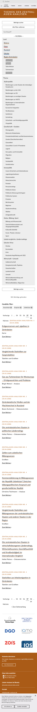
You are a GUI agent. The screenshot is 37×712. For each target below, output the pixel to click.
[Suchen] (3, 2)
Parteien (8, 183)
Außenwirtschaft (11, 262)
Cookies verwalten (22, 706)
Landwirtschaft (10, 271)
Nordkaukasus (10, 111)
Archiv (20, 5)
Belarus (6, 43)
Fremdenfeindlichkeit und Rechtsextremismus (19, 136)
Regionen (8, 205)
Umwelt (8, 274)
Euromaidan (9, 249)
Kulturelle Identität (11, 229)
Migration (9, 155)
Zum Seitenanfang (19, 607)
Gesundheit (9, 142)
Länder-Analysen (6, 6)
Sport (7, 236)
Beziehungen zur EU (12, 93)
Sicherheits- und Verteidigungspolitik (17, 120)
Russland (7, 50)
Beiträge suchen (18, 22)
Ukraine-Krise (8, 242)
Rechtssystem (10, 202)
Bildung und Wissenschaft (13, 221)
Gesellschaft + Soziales (11, 126)
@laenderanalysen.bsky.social (10, 685)
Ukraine (6, 53)
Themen (13, 5)
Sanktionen (9, 114)
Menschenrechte (11, 180)
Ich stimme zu (8, 706)
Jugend (8, 148)
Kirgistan (8, 63)
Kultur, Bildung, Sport (11, 218)
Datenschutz (28, 696)
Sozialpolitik (9, 161)
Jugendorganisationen (12, 174)
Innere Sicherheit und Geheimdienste (17, 171)
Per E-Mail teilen (10, 677)
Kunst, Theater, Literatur (13, 233)
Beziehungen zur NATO (13, 99)
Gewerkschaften (10, 268)
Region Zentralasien (10, 57)
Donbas (8, 246)
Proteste (8, 199)
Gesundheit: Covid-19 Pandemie (15, 145)
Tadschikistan (10, 66)
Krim (7, 252)
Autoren (33, 5)
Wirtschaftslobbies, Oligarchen (15, 283)
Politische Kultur (11, 190)
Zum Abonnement (8, 664)
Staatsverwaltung (11, 208)
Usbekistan (9, 72)
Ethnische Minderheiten (13, 133)
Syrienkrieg (9, 117)
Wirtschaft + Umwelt (11, 258)
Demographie (10, 130)
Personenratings (10, 186)
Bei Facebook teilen (10, 676)
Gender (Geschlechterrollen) (14, 139)
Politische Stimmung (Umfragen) (15, 193)
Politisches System (11, 196)
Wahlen (8, 211)
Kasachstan (9, 60)
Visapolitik (9, 123)
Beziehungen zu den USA (13, 90)
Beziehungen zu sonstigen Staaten (16, 96)
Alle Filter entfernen (18, 27)
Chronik (27, 5)
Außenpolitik (8, 81)
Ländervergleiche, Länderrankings (15, 239)
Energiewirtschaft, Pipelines (14, 265)
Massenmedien (10, 177)
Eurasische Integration (12, 107)
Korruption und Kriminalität (14, 152)
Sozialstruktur (10, 164)
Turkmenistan (10, 69)
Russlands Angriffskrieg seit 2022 (16, 255)
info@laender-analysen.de (9, 692)
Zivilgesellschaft (10, 215)
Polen (6, 46)
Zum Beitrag (6, 336)
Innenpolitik (8, 168)
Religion (8, 158)
